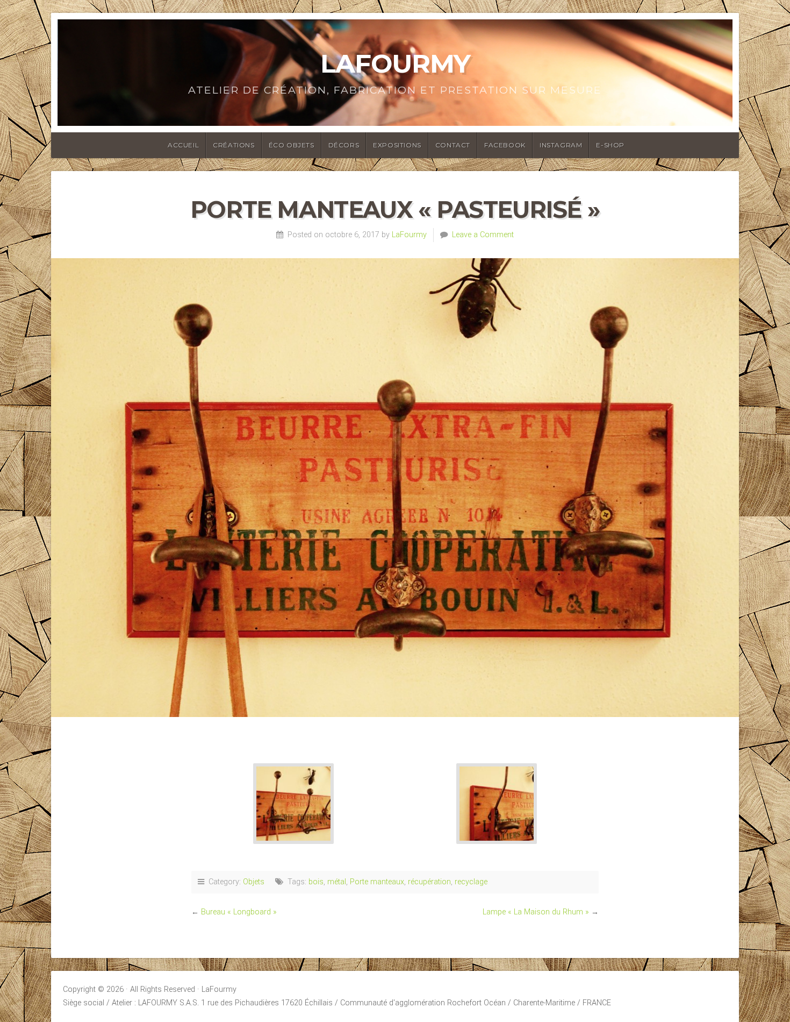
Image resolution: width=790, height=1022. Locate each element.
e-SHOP (610, 145)
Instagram (561, 145)
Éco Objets (291, 145)
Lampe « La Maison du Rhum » (536, 912)
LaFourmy (395, 63)
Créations (233, 145)
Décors (344, 145)
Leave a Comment (483, 234)
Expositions (397, 145)
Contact (452, 145)
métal (336, 881)
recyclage (471, 881)
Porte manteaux (377, 881)
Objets (253, 881)
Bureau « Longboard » (239, 912)
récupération (429, 881)
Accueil (183, 145)
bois (316, 881)
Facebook (505, 145)
